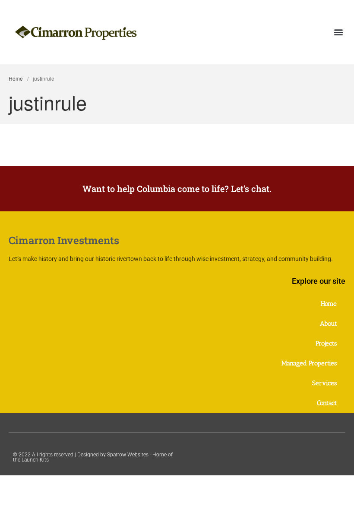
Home (16, 78)
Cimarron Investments (64, 240)
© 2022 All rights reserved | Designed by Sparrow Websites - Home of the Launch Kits (93, 457)
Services (324, 383)
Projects (326, 343)
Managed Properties (309, 363)
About (328, 323)
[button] (338, 32)
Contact (327, 403)
